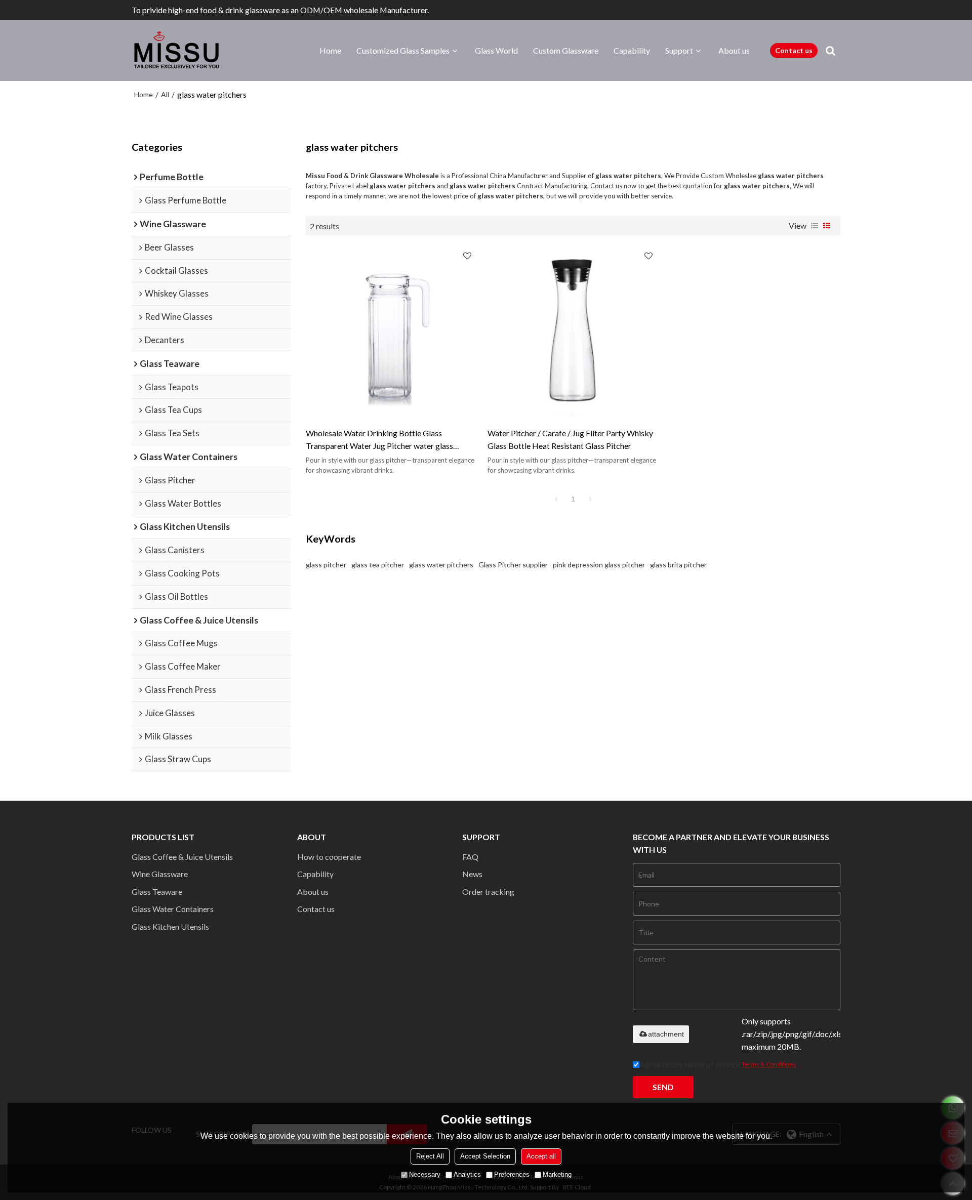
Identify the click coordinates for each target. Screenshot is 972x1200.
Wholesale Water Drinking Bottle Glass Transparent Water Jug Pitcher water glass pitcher (379, 440)
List (814, 226)
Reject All (430, 1156)
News (472, 874)
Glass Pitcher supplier (513, 564)
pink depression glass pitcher (599, 564)
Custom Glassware (565, 50)
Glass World (496, 50)
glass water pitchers (441, 564)
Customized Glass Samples (403, 50)
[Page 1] (555, 499)
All (165, 94)
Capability (632, 50)
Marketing (557, 1174)
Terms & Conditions (769, 1064)
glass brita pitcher (678, 564)
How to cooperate (329, 856)
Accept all (541, 1156)
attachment (666, 1034)
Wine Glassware (160, 874)
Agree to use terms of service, (717, 1064)
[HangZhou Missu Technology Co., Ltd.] (177, 50)
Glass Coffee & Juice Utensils (182, 856)
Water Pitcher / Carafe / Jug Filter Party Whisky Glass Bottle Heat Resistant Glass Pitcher (570, 439)
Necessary (424, 1174)
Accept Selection (485, 1156)
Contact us (794, 50)
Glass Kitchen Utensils (170, 926)
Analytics (467, 1174)
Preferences (512, 1174)
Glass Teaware (157, 891)
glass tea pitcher (377, 564)
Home (330, 50)
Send (663, 1087)
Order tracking (488, 891)
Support (679, 50)
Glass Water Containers (173, 909)
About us (734, 50)
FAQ (470, 856)
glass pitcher (326, 564)
